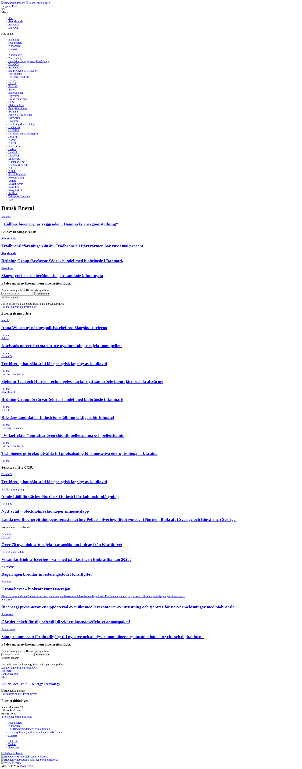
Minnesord (14, 158)
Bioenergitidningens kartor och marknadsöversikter (36, 732)
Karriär (12, 139)
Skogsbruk (14, 186)
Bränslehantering (17, 98)
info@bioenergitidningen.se (16, 716)
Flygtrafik (13, 120)
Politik (12, 171)
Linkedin (13, 741)
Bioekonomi (15, 73)
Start (10, 18)
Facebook (13, 747)
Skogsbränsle (15, 21)
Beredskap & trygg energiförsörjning (28, 61)
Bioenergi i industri (19, 76)
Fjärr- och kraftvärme (20, 114)
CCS (11, 102)
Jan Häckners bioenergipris (23, 133)
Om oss (12, 49)
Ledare (12, 149)
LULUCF (14, 155)
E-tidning (13, 39)
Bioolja (12, 89)
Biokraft (12, 86)
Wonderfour (26, 765)
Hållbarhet (14, 127)
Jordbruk (13, 136)
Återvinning (15, 58)
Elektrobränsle (16, 105)
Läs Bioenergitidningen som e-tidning (29, 728)
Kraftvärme (14, 146)
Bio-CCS (13, 27)
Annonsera (14, 45)
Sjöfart (12, 180)
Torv (11, 199)
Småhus (12, 193)
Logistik (12, 152)
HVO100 (13, 130)
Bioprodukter (15, 92)
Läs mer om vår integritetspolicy (19, 306)
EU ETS (13, 111)
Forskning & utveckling (21, 124)
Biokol (12, 83)
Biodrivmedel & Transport (22, 70)
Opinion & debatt (18, 164)
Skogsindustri (15, 190)
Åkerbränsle (15, 54)
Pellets (12, 168)
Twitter (12, 744)
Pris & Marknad (17, 174)
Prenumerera (15, 42)
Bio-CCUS (14, 67)
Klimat (12, 142)
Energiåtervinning (18, 108)
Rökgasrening (16, 177)
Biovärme (13, 24)
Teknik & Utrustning (19, 196)
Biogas (12, 80)
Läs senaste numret (12, 693)
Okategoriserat (16, 161)
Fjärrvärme (14, 117)
